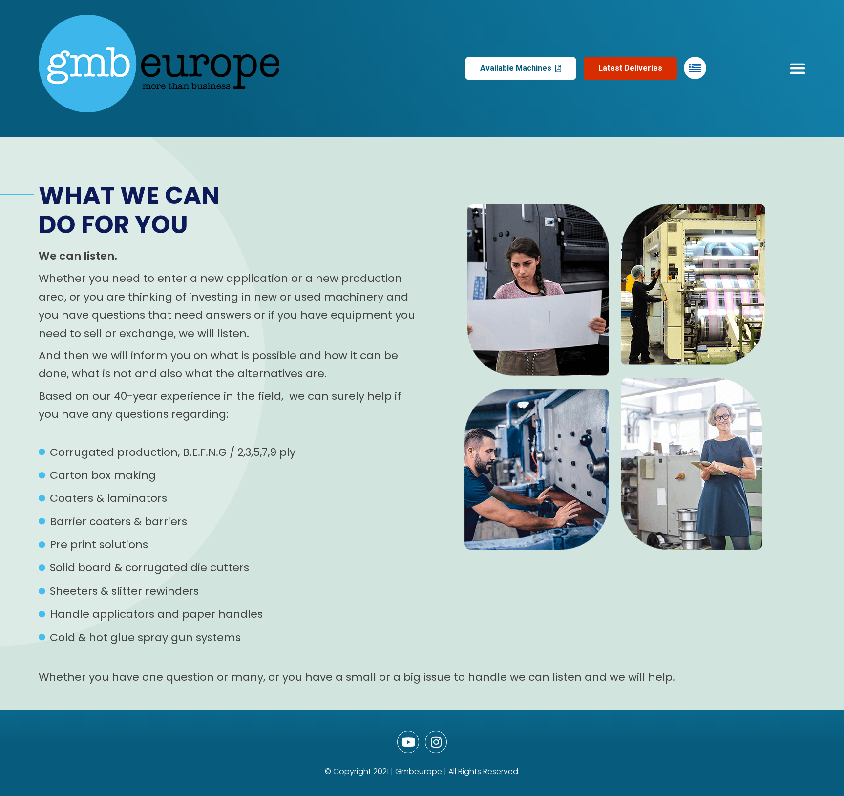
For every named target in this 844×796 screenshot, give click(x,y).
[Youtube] (408, 742)
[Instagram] (436, 742)
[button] (797, 68)
